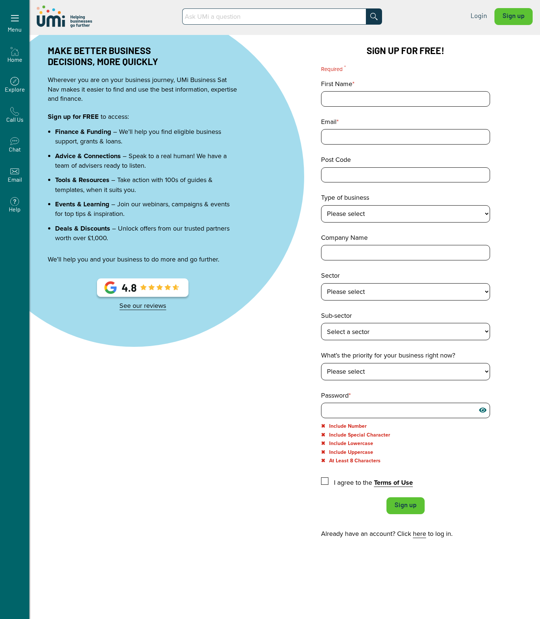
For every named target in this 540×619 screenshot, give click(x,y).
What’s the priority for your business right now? (388, 355)
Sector (330, 275)
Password (335, 395)
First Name (336, 84)
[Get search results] (374, 16)
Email (328, 122)
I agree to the (372, 482)
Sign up (514, 16)
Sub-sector (336, 316)
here (419, 533)
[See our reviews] (143, 290)
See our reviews (142, 306)
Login (479, 16)
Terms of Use (393, 482)
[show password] (482, 410)
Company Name (344, 238)
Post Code (336, 160)
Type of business (345, 197)
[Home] (65, 17)
